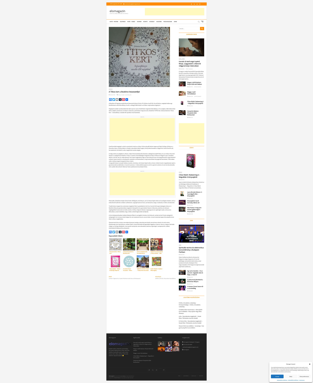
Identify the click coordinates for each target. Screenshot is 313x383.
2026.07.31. (190, 86)
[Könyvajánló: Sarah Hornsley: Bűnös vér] (182, 202)
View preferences (304, 376)
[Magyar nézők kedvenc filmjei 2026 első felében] (182, 83)
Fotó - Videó (182, 58)
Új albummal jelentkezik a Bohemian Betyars (195, 280)
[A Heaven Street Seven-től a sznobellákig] (182, 288)
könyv (119, 94)
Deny (290, 376)
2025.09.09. (190, 205)
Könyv (145, 21)
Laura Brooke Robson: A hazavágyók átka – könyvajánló (194, 194)
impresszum (193, 375)
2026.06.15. (190, 198)
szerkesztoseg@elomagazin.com (132, 4)
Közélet (151, 21)
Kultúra (159, 21)
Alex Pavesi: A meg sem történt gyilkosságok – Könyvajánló (194, 209)
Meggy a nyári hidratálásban (191, 93)
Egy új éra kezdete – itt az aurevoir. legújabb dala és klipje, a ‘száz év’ (195, 273)
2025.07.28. (190, 213)
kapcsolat (201, 375)
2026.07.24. (190, 105)
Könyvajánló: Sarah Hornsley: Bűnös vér (193, 202)
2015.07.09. (112, 94)
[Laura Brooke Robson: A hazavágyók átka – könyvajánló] (182, 193)
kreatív (122, 94)
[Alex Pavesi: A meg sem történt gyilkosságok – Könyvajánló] (182, 209)
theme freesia (117, 377)
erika (180, 316)
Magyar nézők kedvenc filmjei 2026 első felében (194, 83)
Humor (139, 21)
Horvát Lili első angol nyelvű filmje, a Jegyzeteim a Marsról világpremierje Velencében (190, 63)
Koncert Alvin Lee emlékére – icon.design (190, 326)
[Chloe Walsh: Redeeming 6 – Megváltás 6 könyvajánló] (182, 103)
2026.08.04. (182, 68)
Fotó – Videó (131, 21)
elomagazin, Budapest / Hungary (191, 342)
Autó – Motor (114, 21)
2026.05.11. (190, 284)
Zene (175, 21)
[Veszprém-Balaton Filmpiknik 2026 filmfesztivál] (182, 112)
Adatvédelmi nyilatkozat (282, 380)
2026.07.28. (190, 96)
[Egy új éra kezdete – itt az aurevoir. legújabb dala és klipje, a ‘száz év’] (182, 272)
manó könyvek (128, 94)
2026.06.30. (182, 254)
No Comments (190, 68)
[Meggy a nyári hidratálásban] (182, 93)
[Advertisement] (174, 11)
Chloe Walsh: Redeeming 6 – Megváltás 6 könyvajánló (195, 102)
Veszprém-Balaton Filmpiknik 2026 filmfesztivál (193, 113)
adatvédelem (186, 375)
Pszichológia (168, 21)
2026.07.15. (190, 117)
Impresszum (302, 380)
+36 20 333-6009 (187, 344)
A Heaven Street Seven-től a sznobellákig (195, 287)
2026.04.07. (190, 290)
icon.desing (122, 376)
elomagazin (117, 11)
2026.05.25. (190, 277)
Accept (277, 376)
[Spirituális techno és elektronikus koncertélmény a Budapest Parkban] (191, 234)
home (179, 375)
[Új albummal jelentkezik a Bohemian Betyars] (182, 281)
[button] (310, 364)
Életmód (122, 21)
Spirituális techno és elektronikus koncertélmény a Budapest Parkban (191, 250)
